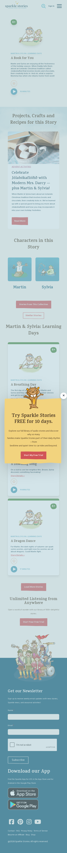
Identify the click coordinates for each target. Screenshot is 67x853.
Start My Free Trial (33, 455)
